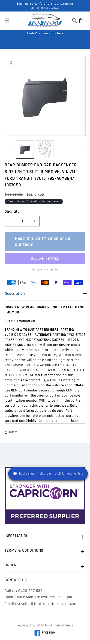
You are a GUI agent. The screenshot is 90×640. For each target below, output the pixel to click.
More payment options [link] (45, 269)
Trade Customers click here (45, 33)
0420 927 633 (50, 8)
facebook (45, 633)
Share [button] (13, 432)
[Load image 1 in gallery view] (25, 149)
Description (15, 293)
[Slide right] (80, 150)
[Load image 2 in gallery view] (45, 149)
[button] (7, 20)
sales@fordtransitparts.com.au (51, 4)
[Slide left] (10, 150)
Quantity (12, 211)
